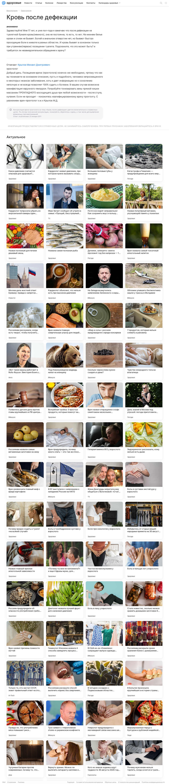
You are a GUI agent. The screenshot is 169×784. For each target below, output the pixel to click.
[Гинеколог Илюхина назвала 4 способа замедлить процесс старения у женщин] (64, 639)
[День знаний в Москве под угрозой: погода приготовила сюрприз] (143, 401)
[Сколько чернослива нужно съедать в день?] (104, 361)
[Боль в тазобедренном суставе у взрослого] (64, 520)
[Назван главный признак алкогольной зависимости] (25, 560)
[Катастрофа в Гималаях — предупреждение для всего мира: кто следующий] (143, 162)
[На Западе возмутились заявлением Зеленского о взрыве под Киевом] (104, 282)
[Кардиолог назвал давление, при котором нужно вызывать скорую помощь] (64, 162)
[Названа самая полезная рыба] (64, 242)
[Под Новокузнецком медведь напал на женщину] (64, 361)
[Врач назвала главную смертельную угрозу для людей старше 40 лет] (64, 321)
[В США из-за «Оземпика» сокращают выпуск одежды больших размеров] (104, 639)
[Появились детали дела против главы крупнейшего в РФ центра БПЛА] (25, 401)
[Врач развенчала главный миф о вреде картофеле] (25, 480)
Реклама (21, 782)
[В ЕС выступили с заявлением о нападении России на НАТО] (64, 480)
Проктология (26, 11)
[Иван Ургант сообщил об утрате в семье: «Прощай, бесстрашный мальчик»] (64, 202)
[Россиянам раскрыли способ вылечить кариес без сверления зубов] (64, 679)
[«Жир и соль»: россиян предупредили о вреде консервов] (104, 321)
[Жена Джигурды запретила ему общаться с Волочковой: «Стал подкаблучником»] (104, 480)
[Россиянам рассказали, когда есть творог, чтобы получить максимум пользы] (25, 321)
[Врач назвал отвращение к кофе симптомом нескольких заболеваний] (104, 401)
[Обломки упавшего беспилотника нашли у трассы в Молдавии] (143, 282)
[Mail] (3, 3)
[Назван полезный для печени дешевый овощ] (25, 242)
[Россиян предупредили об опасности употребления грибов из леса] (25, 600)
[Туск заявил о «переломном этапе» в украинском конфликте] (64, 719)
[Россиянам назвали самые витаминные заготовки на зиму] (25, 441)
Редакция (70, 782)
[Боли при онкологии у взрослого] (104, 520)
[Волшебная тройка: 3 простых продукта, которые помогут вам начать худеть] (64, 401)
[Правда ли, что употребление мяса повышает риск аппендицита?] (25, 719)
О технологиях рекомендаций (129, 782)
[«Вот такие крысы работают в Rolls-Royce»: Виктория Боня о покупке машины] (25, 361)
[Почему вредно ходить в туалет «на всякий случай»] (25, 520)
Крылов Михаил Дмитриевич (34, 64)
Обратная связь (110, 782)
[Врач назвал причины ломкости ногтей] (25, 639)
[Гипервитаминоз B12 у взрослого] (104, 441)
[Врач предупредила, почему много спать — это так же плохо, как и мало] (64, 441)
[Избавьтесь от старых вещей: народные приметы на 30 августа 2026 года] (143, 520)
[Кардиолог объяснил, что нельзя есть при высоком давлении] (64, 282)
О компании (11, 782)
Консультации (12, 11)
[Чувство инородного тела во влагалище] (143, 361)
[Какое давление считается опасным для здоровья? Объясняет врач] (25, 162)
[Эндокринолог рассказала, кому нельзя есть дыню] (143, 441)
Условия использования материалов (89, 782)
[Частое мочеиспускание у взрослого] (104, 560)
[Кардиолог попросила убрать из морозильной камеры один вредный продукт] (25, 202)
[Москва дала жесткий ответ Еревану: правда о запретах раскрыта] (25, 282)
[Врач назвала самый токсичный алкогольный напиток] (143, 242)
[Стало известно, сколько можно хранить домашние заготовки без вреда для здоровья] (143, 600)
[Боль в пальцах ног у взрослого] (143, 560)
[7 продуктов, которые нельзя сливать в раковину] (143, 321)
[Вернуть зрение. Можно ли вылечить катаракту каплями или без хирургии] (64, 759)
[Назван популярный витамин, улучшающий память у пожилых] (143, 202)
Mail (3, 782)
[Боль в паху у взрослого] (104, 600)
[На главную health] (13, 3)
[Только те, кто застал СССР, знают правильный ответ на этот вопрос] (25, 679)
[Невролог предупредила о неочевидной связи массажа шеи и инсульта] (104, 719)
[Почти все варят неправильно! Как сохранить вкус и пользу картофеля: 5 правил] (104, 202)
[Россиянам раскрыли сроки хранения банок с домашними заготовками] (143, 639)
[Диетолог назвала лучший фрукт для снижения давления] (64, 600)
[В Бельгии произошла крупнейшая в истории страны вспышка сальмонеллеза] (143, 679)
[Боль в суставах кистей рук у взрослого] (143, 480)
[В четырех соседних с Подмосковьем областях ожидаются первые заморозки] (104, 679)
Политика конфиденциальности (153, 782)
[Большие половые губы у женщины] (104, 162)
